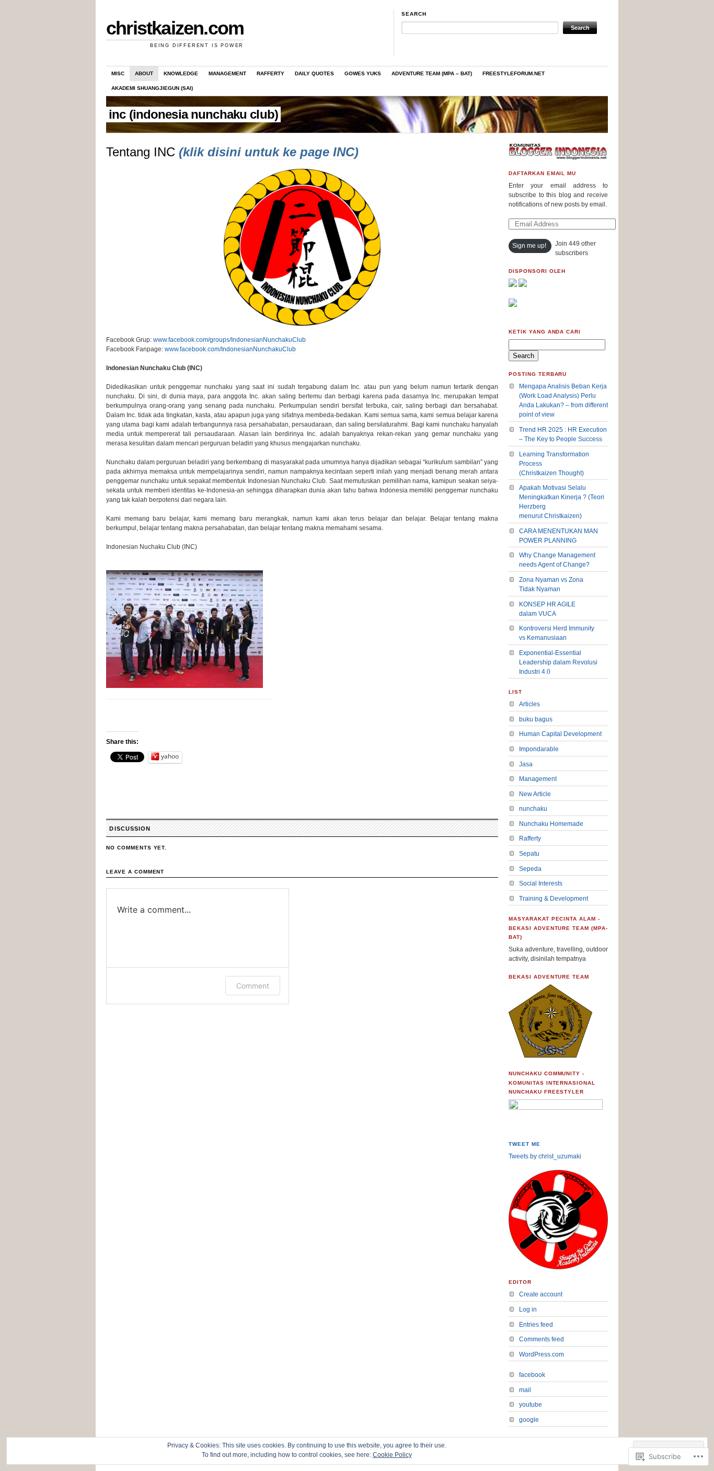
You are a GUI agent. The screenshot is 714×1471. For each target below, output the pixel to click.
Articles (529, 704)
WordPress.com (541, 1354)
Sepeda (530, 868)
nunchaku (533, 808)
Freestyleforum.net (513, 73)
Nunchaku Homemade (551, 824)
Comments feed (541, 1339)
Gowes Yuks (362, 73)
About (144, 73)
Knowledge (181, 73)
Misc (117, 73)
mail (525, 1390)
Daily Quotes (314, 73)
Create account (540, 1294)
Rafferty (270, 73)
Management (227, 73)
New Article (535, 794)
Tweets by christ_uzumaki (545, 1156)
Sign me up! (529, 245)
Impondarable (539, 749)
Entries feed (536, 1324)
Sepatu (529, 853)
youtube (530, 1404)
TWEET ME (524, 1144)
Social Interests (540, 883)
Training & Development (553, 898)
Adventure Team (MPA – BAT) (431, 73)
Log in (528, 1309)
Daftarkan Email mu (542, 173)
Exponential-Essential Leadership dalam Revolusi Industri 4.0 (558, 662)
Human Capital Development (560, 734)
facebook (532, 1374)
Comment (252, 985)
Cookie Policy (392, 1454)
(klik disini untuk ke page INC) (269, 152)
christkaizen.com (175, 28)
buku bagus (535, 719)
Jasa (526, 764)
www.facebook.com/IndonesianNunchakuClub (230, 349)
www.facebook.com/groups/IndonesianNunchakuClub (229, 339)
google (529, 1419)
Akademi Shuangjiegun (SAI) (152, 88)
